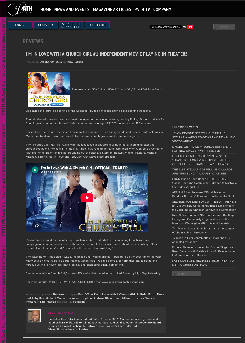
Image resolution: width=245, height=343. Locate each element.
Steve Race (112, 298)
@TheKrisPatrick (126, 325)
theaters (138, 298)
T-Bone (126, 298)
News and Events (72, 9)
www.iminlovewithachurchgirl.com (123, 281)
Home (45, 9)
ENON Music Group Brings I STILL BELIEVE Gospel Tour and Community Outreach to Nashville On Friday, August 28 (204, 182)
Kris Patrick (75, 61)
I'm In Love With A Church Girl (114, 294)
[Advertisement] (201, 96)
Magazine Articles (112, 9)
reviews (74, 298)
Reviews (59, 294)
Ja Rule (141, 294)
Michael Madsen (57, 298)
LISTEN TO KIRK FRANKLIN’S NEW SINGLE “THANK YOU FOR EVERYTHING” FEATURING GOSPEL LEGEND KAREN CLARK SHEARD (202, 160)
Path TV (142, 9)
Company (162, 9)
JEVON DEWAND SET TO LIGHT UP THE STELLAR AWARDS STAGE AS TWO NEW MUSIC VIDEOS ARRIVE (203, 137)
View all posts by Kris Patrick (70, 329)
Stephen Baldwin (92, 298)
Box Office (85, 294)
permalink (79, 301)
